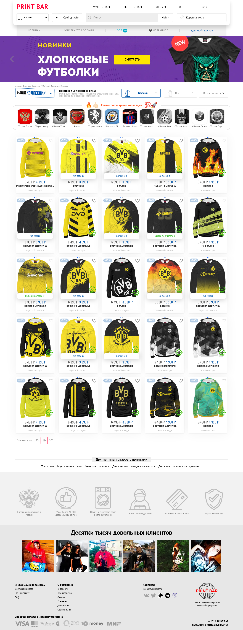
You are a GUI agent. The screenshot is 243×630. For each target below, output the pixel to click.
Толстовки (36, 86)
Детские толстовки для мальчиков (133, 466)
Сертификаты (64, 610)
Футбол (45, 86)
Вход (204, 7)
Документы (63, 605)
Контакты (62, 601)
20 (37, 440)
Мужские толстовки (69, 466)
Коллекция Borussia (59, 86)
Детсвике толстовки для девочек (178, 466)
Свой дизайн (71, 17)
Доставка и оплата (24, 589)
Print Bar (32, 7)
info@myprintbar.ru (152, 589)
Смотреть (132, 59)
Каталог (28, 17)
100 (51, 440)
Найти (165, 17)
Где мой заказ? (22, 593)
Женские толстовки (97, 466)
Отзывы (61, 597)
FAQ (17, 597)
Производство (64, 593)
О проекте (62, 589)
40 (44, 440)
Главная (18, 86)
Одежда (26, 86)
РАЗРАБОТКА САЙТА (202, 625)
